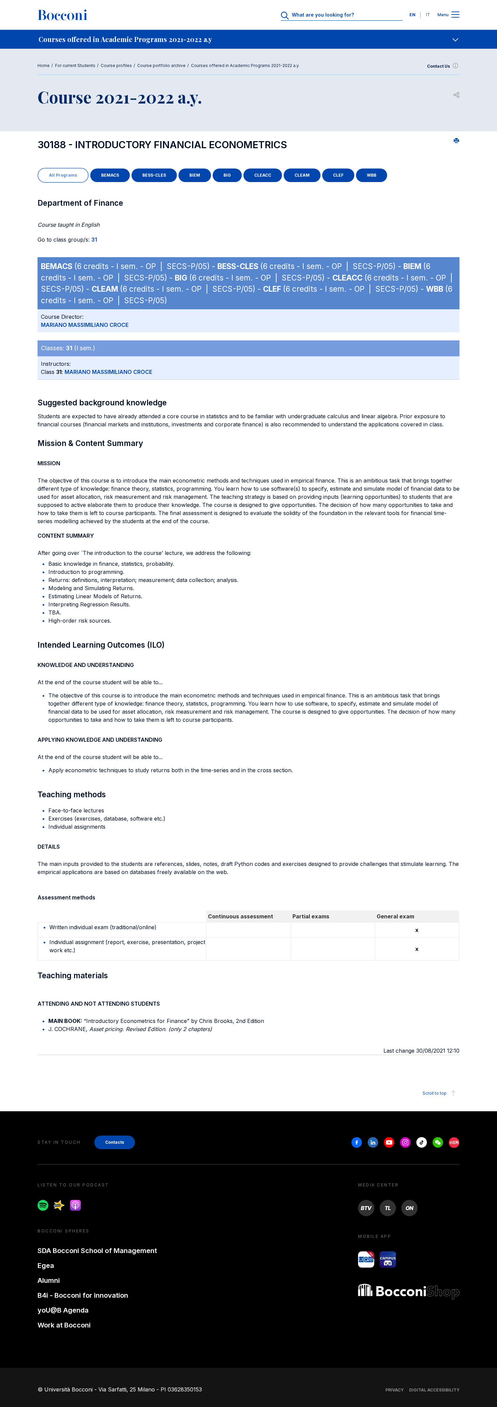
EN (412, 14)
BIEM (194, 175)
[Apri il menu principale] (455, 15)
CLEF (338, 175)
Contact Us (438, 66)
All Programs (63, 175)
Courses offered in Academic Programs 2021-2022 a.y (245, 65)
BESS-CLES (154, 175)
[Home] (63, 15)
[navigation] (248, 39)
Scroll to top (435, 1093)
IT (428, 14)
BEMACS (110, 175)
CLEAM (302, 175)
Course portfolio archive (161, 65)
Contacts (114, 1142)
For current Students (75, 65)
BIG (227, 175)
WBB (371, 175)
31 (94, 239)
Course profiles (116, 65)
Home (44, 65)
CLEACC (262, 175)
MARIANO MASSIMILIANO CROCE (84, 324)
